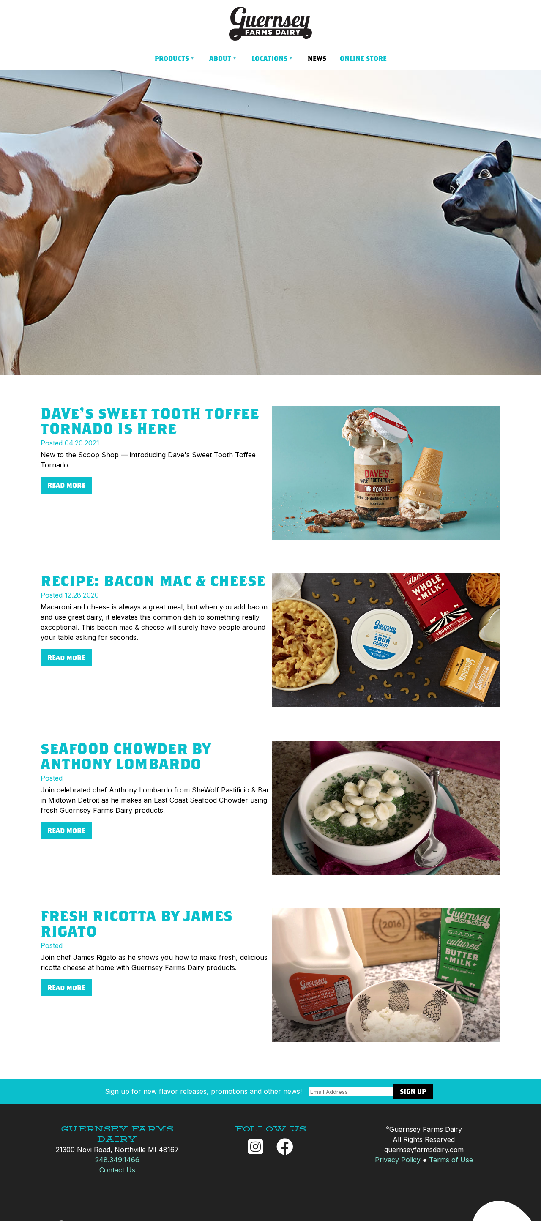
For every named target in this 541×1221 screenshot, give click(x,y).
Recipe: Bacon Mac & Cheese (153, 580)
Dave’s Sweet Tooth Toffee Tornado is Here (150, 420)
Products (172, 58)
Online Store (363, 58)
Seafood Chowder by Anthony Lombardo (126, 756)
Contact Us (117, 1170)
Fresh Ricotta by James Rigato (137, 923)
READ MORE (66, 485)
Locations (269, 58)
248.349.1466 (117, 1159)
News (317, 58)
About (220, 58)
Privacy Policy (398, 1159)
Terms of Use (451, 1159)
